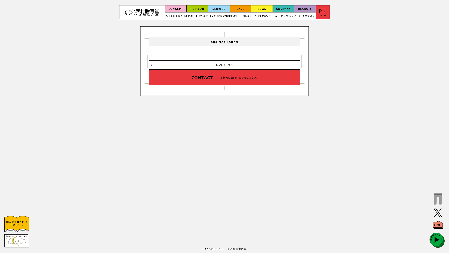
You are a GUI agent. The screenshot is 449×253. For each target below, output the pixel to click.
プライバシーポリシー (212, 248)
